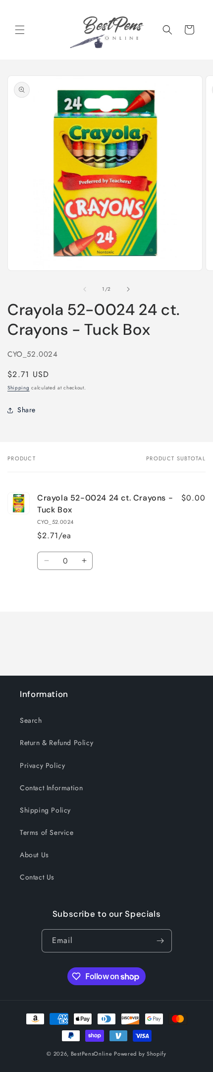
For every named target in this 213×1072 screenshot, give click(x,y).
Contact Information (51, 788)
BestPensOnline (91, 1054)
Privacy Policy (42, 765)
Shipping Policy (45, 810)
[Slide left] (85, 289)
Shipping (18, 387)
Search (31, 720)
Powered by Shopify (140, 1054)
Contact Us (37, 877)
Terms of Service (47, 832)
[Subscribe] (160, 940)
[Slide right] (128, 289)
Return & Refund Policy (56, 743)
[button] (20, 30)
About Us (34, 855)
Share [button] (26, 410)
